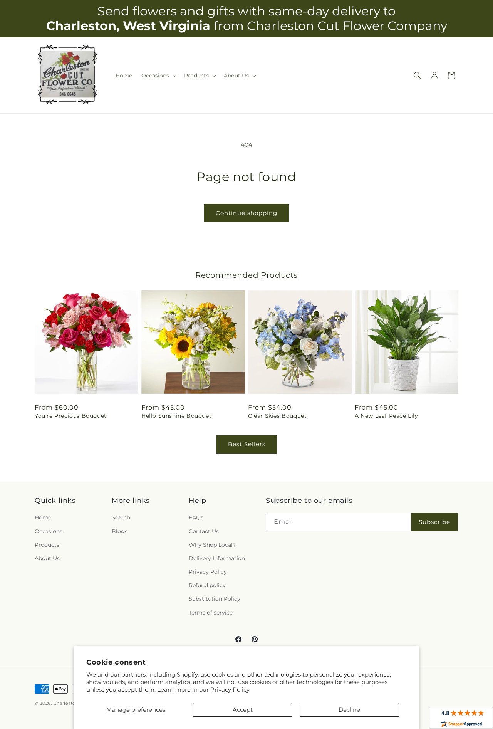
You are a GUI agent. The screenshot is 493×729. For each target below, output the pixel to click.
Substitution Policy (214, 598)
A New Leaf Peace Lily (386, 415)
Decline (349, 709)
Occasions (48, 531)
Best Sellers (246, 444)
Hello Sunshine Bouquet (176, 415)
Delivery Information (217, 558)
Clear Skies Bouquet (277, 415)
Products (47, 544)
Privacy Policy (230, 689)
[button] (158, 75)
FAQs (196, 517)
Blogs (119, 531)
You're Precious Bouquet (71, 415)
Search (121, 517)
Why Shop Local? (212, 544)
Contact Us (204, 531)
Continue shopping (246, 213)
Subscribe (434, 522)
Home (43, 517)
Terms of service (211, 612)
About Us (47, 558)
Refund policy (207, 585)
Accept (243, 709)
